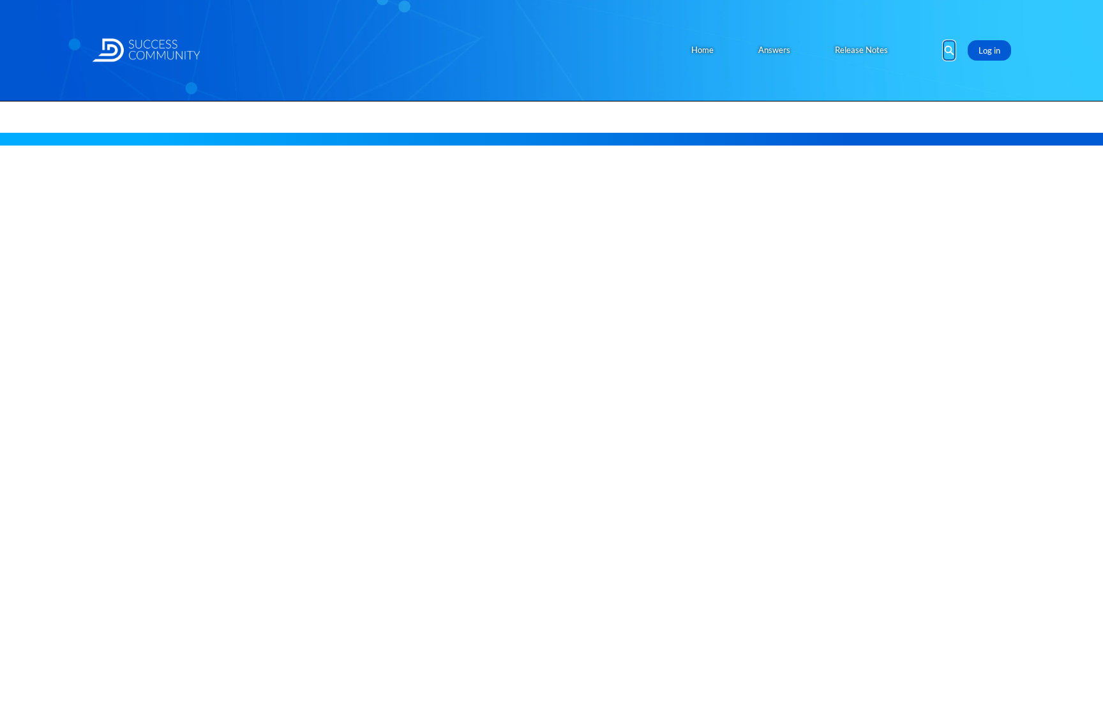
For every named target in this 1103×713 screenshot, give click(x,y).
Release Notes (861, 50)
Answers (774, 50)
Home (702, 50)
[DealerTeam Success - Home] (146, 50)
